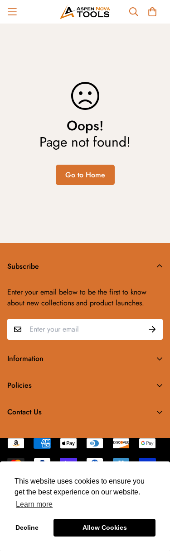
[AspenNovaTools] (85, 12)
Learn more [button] (34, 504)
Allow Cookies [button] (105, 527)
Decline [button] (27, 527)
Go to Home (85, 175)
